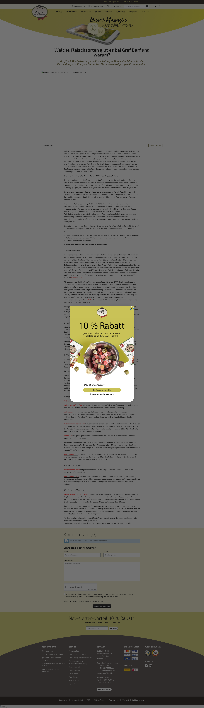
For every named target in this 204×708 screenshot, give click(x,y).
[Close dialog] (131, 308)
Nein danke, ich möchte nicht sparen (102, 394)
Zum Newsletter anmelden (102, 390)
